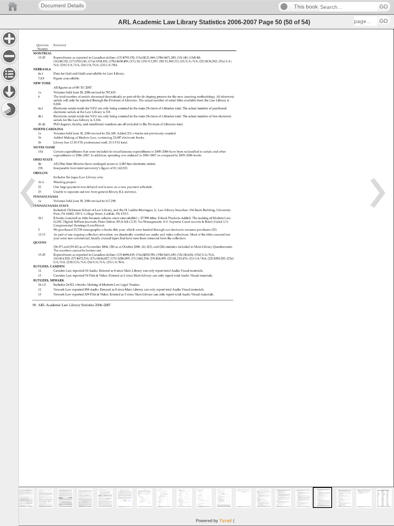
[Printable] (9, 109)
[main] (206, 277)
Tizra (225, 520)
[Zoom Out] (9, 56)
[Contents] (9, 74)
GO (383, 7)
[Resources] (9, 91)
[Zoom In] (9, 38)
